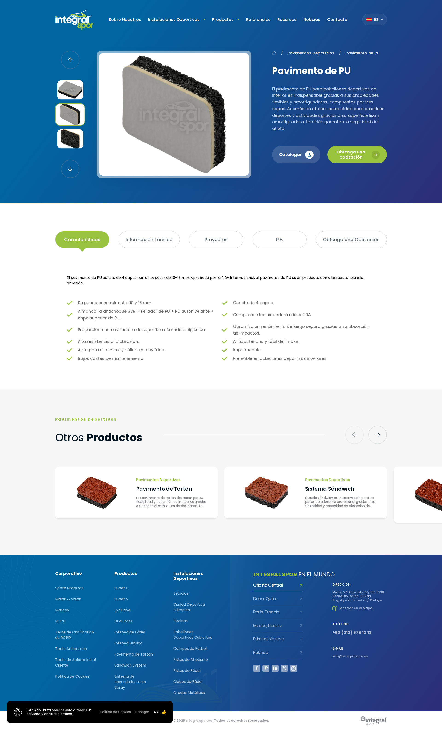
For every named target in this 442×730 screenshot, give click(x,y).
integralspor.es (199, 721)
